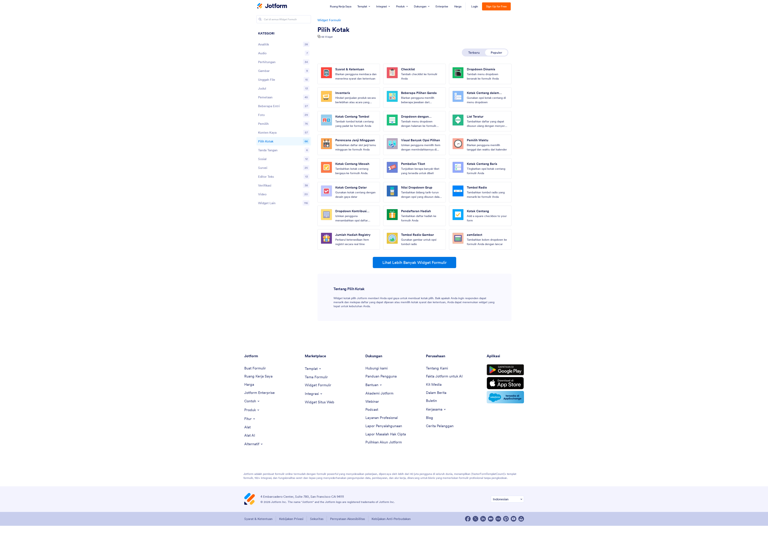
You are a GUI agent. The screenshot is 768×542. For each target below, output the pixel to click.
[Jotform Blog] (498, 519)
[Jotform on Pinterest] (506, 519)
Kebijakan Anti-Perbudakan (391, 519)
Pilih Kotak (333, 30)
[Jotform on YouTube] (513, 519)
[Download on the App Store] (505, 383)
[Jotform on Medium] (490, 519)
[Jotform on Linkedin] (483, 519)
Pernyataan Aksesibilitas (347, 519)
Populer (496, 52)
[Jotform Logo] (272, 6)
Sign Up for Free (496, 6)
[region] (283, 119)
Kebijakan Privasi (291, 519)
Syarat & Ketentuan (258, 519)
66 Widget (327, 36)
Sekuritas (316, 519)
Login (474, 6)
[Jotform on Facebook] (468, 519)
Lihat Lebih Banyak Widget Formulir (414, 262)
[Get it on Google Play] (505, 369)
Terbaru (474, 52)
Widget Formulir (329, 20)
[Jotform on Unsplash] (521, 519)
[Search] (260, 19)
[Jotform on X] (475, 519)
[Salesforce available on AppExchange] (505, 397)
